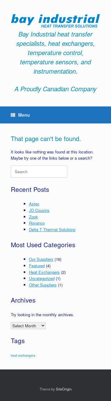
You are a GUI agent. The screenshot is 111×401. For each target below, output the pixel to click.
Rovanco (37, 223)
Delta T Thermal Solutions (52, 229)
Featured (37, 266)
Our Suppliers (41, 259)
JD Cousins (39, 210)
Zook (33, 217)
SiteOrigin (64, 388)
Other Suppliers (43, 285)
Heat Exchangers (44, 272)
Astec (34, 204)
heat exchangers (23, 355)
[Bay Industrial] (55, 21)
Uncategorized (42, 278)
